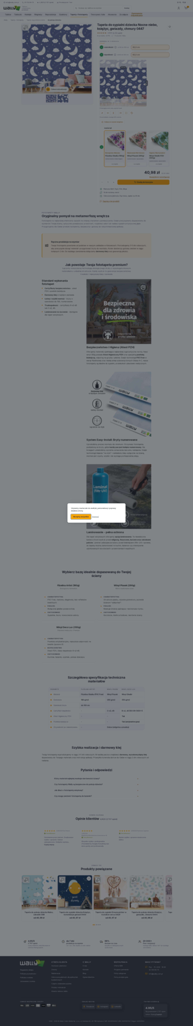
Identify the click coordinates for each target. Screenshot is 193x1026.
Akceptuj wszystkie (81, 517)
